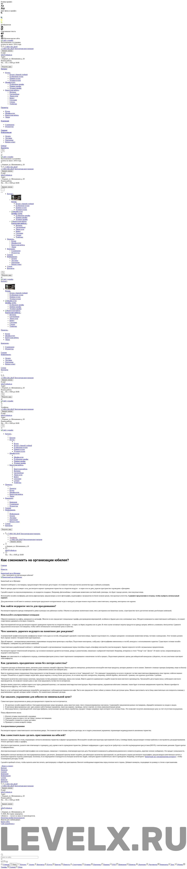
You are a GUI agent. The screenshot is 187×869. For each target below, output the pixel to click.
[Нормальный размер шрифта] (2, 6)
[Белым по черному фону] (1, 15)
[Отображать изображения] (2, 27)
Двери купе (14, 96)
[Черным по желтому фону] (1, 20)
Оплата (8, 136)
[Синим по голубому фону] (1, 18)
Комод (12, 98)
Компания (5, 121)
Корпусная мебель (12, 90)
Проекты (4, 108)
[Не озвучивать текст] (2, 36)
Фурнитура (9, 127)
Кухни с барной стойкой (19, 74)
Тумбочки (13, 104)
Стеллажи (13, 100)
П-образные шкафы (17, 84)
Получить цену (6, 67)
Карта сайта (5, 822)
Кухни (7, 73)
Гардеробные (14, 94)
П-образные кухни (16, 76)
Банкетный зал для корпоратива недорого (160, 757)
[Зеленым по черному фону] (1, 23)
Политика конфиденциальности (13, 818)
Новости (4, 780)
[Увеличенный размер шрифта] (3, 9)
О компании (9, 125)
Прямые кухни (15, 78)
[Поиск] (3, 150)
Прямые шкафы (15, 86)
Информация (6, 132)
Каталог (4, 69)
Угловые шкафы (15, 88)
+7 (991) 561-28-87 (11, 47)
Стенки (12, 102)
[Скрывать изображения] (2, 29)
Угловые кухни (15, 80)
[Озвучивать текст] (2, 34)
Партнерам (9, 140)
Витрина (13, 92)
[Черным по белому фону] (1, 13)
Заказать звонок (7, 51)
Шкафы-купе (10, 82)
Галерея (4, 130)
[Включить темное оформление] (3, 189)
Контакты (5, 148)
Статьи (3, 146)
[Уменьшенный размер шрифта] (2, 4)
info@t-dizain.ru (6, 55)
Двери (7, 117)
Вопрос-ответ (10, 142)
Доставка (8, 138)
